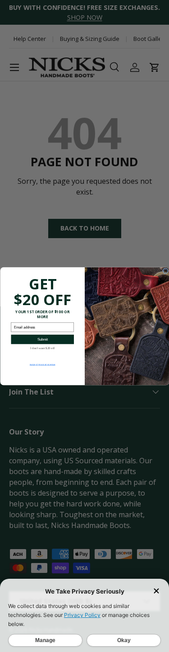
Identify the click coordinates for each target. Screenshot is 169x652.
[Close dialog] (165, 270)
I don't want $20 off (42, 347)
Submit (42, 339)
